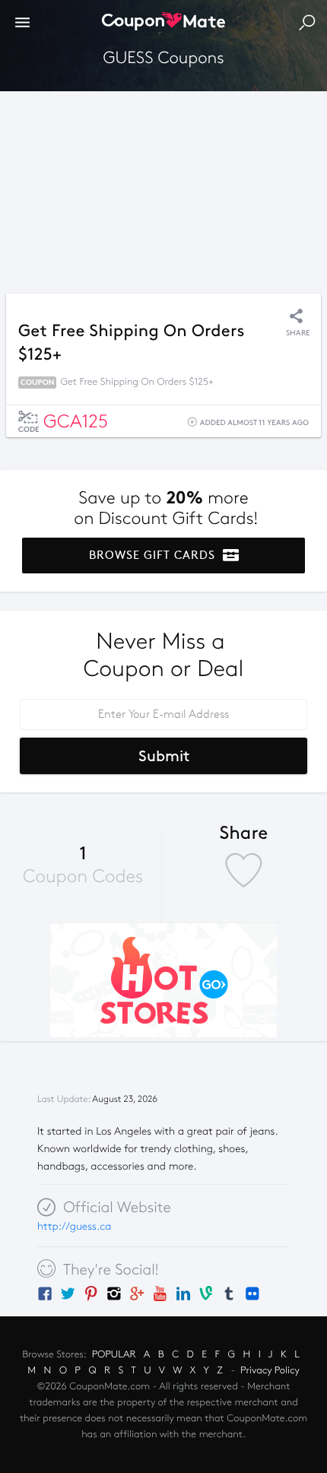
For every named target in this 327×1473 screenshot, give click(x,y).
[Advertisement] (163, 188)
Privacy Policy (270, 1370)
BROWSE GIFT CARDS (154, 555)
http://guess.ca (74, 1226)
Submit (163, 756)
